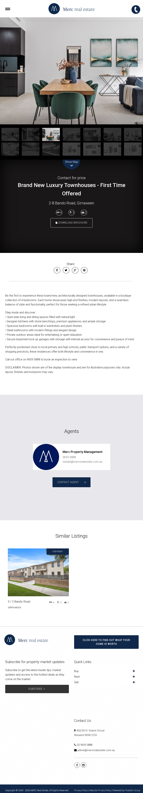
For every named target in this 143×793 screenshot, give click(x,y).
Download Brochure (73, 222)
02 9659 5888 (84, 744)
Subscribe (35, 688)
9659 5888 (69, 457)
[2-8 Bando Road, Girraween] (71, 70)
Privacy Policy (81, 790)
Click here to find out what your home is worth (106, 642)
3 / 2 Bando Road (19, 601)
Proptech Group (132, 790)
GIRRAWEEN (14, 607)
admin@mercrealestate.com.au (96, 750)
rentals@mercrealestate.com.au (82, 461)
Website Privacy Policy (100, 790)
